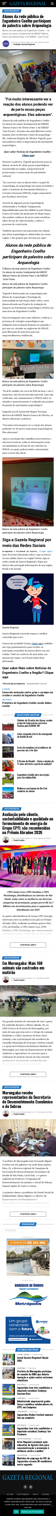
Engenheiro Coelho (37, 684)
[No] (52, 1505)
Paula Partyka (19, 840)
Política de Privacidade (32, 1512)
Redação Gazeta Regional (24, 44)
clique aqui (37, 643)
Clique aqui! (46, 551)
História (10, 1494)
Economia (45, 1494)
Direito (35, 1494)
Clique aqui (28, 155)
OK (16, 1512)
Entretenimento (23, 1494)
